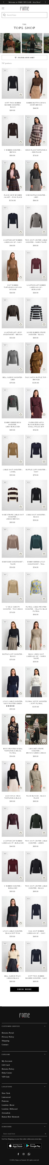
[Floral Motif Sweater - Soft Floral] (36, 681)
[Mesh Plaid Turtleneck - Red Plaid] (36, 130)
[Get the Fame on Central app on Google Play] (33, 1144)
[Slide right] (45, 2)
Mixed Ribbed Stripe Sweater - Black (36, 333)
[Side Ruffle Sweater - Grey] (36, 175)
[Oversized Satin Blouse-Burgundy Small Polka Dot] (36, 403)
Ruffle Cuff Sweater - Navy (36, 471)
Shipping (5, 1041)
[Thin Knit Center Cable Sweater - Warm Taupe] (36, 220)
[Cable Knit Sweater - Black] (36, 495)
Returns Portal (8, 1033)
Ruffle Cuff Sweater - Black (12, 655)
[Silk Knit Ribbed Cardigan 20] (36, 911)
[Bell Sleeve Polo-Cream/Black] (13, 956)
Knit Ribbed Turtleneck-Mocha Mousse (13, 287)
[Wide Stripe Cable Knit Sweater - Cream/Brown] (13, 495)
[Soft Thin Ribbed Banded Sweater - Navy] (36, 956)
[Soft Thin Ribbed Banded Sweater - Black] (13, 83)
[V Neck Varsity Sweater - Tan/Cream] (13, 587)
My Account (7, 1061)
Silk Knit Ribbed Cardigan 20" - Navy (36, 932)
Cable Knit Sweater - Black (36, 516)
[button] (10, 706)
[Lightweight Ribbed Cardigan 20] (13, 220)
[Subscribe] (45, 1134)
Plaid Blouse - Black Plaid (36, 797)
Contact (5, 1044)
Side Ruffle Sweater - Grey (36, 196)
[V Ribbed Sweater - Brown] (13, 130)
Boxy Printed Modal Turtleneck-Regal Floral (12, 751)
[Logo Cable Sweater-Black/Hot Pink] (13, 911)
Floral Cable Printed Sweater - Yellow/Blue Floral (36, 609)
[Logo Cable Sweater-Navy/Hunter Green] (13, 681)
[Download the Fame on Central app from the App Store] (16, 1144)
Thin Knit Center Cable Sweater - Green (36, 842)
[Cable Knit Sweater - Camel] (13, 450)
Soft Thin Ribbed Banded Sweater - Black (13, 105)
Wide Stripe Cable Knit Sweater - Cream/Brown (13, 517)
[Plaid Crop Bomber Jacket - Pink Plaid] (13, 175)
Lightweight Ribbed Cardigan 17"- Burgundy (13, 842)
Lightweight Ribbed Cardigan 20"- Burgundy (36, 287)
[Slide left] (4, 2)
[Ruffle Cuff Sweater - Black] (13, 634)
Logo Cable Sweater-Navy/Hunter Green (13, 702)
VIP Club (6, 1077)
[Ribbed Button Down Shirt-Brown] (36, 83)
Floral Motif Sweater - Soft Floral (36, 702)
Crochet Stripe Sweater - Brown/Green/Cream (36, 751)
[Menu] (3, 8)
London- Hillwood (9, 1109)
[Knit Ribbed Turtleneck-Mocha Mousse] (13, 265)
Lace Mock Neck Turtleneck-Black (12, 797)
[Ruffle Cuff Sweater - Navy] (36, 450)
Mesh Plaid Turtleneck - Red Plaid (36, 151)
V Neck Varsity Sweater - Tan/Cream (13, 608)
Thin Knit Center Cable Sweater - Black (36, 887)
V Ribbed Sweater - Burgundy (13, 887)
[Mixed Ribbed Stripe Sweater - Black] (36, 313)
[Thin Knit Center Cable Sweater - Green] (36, 821)
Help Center (7, 1073)
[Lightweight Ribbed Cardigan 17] (13, 821)
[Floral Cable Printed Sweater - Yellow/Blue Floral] (36, 587)
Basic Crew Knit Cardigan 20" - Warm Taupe (36, 656)
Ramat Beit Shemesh (10, 1117)
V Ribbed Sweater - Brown (13, 151)
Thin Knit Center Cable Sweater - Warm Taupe (36, 241)
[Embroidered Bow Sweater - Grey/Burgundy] (13, 403)
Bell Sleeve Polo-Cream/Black (12, 977)
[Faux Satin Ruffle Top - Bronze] (36, 357)
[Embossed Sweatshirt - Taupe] (13, 542)
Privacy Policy (8, 1037)
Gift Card (6, 1065)
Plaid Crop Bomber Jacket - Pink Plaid (13, 196)
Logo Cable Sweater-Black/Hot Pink (13, 932)
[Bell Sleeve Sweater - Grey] (13, 357)
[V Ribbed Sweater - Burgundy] (13, 866)
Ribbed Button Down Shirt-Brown (36, 104)
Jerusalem (6, 1113)
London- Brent (8, 1105)
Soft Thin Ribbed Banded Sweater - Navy (36, 977)
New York (6, 1093)
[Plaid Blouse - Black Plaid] (36, 776)
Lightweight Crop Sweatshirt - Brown (12, 333)
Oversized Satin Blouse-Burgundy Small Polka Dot (36, 425)
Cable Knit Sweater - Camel (13, 471)
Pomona (5, 1101)
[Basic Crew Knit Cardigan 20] (36, 634)
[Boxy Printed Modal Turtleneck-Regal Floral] (13, 729)
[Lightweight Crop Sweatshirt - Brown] (13, 313)
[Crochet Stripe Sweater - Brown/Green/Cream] (36, 729)
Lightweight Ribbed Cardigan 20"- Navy (12, 241)
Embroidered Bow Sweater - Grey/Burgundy (12, 425)
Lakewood (6, 1097)
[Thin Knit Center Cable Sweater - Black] (36, 866)
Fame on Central (20, 1160)
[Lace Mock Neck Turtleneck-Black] (13, 776)
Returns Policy (8, 1069)
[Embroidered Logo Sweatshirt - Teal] (36, 542)
